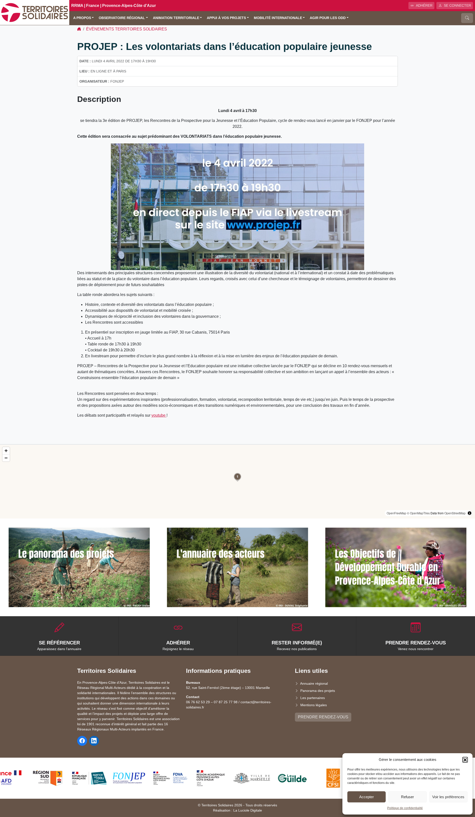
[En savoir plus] (79, 567)
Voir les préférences (448, 797)
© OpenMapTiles (418, 513)
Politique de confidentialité (405, 808)
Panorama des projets (317, 691)
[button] (465, 759)
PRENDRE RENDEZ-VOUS (323, 717)
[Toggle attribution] (470, 513)
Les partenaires (312, 698)
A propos (82, 18)
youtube (158, 415)
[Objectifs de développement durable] (396, 567)
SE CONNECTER (457, 5)
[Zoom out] (6, 457)
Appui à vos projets (226, 18)
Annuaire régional (314, 683)
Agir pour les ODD (328, 18)
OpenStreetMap (455, 513)
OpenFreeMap (396, 513)
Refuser (407, 797)
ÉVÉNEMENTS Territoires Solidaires (126, 29)
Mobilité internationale (278, 18)
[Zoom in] (6, 450)
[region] (237, 482)
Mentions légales (313, 705)
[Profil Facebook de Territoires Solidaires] (82, 741)
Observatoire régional (122, 18)
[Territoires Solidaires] (34, 12)
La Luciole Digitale (247, 810)
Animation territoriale (176, 18)
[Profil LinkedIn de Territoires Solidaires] (94, 741)
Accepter (366, 797)
